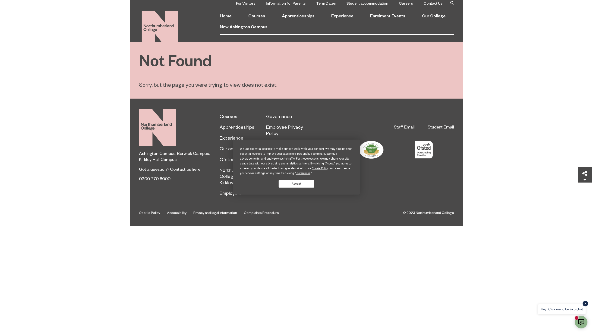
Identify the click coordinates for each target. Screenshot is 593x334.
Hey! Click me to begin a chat (562, 309)
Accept (296, 183)
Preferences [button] (303, 173)
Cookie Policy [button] (320, 168)
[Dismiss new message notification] (585, 304)
